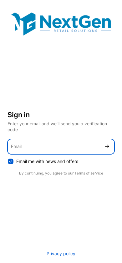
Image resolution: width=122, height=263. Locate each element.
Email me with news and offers (47, 161)
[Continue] (107, 146)
